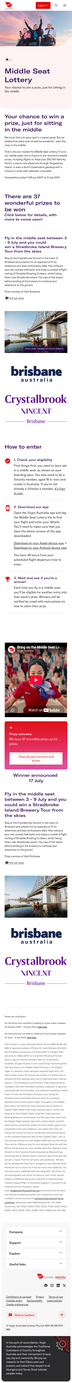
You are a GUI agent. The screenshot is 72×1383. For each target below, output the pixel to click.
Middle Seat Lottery (27, 75)
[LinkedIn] (58, 1285)
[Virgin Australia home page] (9, 5)
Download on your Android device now (40, 548)
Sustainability (34, 1300)
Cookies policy (14, 1300)
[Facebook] (45, 1285)
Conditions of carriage (18, 1296)
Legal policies (54, 1300)
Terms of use (56, 1296)
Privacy (40, 1296)
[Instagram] (52, 1285)
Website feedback (25, 1315)
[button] (43, 5)
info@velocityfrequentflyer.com (25, 1190)
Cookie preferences (17, 1304)
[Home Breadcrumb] (7, 59)
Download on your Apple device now (39, 543)
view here (42, 1027)
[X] (64, 1285)
